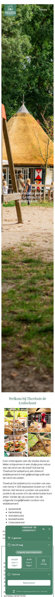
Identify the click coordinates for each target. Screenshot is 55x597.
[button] (4, 198)
